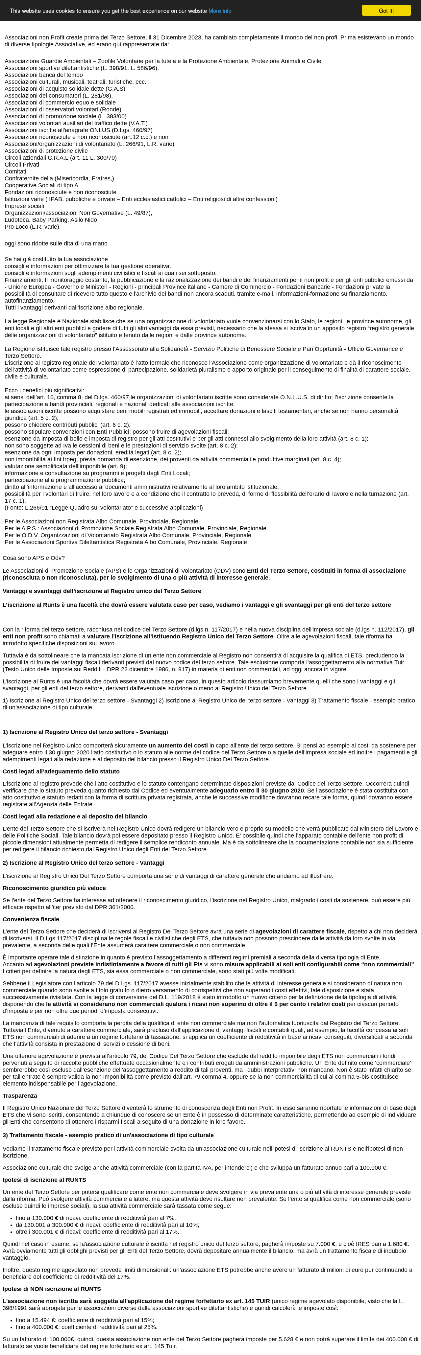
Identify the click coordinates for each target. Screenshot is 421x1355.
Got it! (386, 10)
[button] (210, 561)
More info (220, 11)
